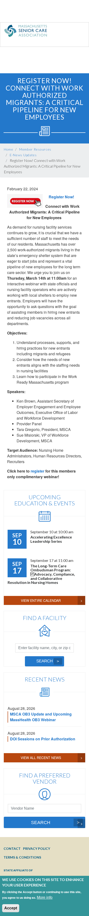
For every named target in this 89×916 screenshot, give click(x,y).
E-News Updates (23, 155)
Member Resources (35, 149)
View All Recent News (41, 757)
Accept (10, 908)
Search (44, 661)
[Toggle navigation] (75, 31)
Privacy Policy (36, 849)
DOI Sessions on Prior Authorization (42, 739)
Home (8, 149)
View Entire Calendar (41, 600)
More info (44, 897)
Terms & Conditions (22, 857)
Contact (12, 849)
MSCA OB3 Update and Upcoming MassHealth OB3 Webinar (41, 716)
